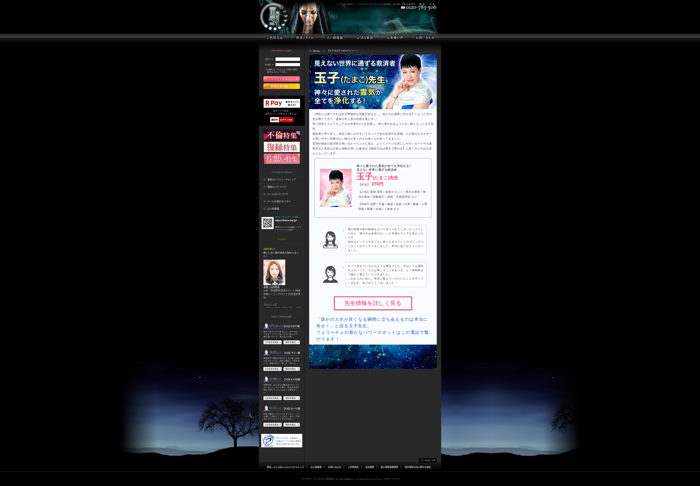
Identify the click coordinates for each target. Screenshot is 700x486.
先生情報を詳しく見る (373, 303)
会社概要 (369, 467)
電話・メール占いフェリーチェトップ (285, 467)
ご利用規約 (353, 467)
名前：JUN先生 (271, 287)
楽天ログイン (282, 119)
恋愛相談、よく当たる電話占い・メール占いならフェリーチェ (354, 479)
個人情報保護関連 (389, 467)
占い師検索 (316, 467)
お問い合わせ (334, 467)
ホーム (316, 50)
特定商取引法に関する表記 (418, 467)
